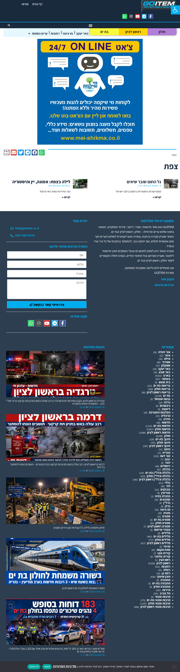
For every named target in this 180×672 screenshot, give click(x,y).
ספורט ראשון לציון (159, 526)
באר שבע (164, 372)
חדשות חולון (162, 429)
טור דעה (165, 456)
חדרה (166, 419)
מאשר (47, 666)
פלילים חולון (162, 540)
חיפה (167, 449)
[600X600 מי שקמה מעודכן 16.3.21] (90, 143)
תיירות (166, 590)
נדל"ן (166, 503)
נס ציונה (68, 33)
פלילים (166, 533)
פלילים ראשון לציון (158, 543)
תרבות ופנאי (162, 597)
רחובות (55, 33)
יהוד (167, 463)
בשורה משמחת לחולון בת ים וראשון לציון (83, 588)
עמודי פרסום (162, 530)
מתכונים (165, 499)
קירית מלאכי (162, 556)
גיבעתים (165, 406)
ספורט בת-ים (162, 519)
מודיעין (165, 493)
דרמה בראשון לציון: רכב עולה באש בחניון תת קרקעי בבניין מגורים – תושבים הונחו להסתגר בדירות (57, 465)
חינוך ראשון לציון (159, 446)
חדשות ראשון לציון (158, 432)
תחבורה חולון (162, 587)
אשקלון (165, 365)
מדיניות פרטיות (164, 285)
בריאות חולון (162, 389)
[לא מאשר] (174, 666)
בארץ (166, 375)
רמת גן (166, 573)
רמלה (166, 570)
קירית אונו (164, 553)
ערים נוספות (39, 33)
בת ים (104, 31)
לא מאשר (34, 666)
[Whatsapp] (124, 16)
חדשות (166, 422)
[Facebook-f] (150, 16)
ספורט (166, 516)
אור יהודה (164, 352)
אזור (167, 355)
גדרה (167, 402)
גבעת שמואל (162, 399)
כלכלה (166, 469)
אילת (167, 359)
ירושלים (165, 466)
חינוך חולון (163, 442)
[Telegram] (144, 16)
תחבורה (165, 580)
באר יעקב (82, 33)
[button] (175, 9)
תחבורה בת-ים (161, 583)
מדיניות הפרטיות (64, 666)
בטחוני (166, 379)
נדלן (167, 506)
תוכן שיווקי (163, 576)
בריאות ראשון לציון (158, 392)
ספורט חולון (162, 523)
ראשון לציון (133, 31)
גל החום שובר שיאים (144, 181)
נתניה (166, 513)
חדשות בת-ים (161, 426)
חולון (162, 31)
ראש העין (164, 560)
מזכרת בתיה (162, 496)
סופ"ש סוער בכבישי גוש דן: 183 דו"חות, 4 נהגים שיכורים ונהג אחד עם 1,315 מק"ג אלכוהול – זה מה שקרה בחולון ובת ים (56, 650)
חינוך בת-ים (163, 439)
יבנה (167, 459)
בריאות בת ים (161, 385)
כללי (167, 483)
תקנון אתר (167, 279)
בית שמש (164, 382)
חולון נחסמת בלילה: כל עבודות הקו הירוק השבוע (79, 527)
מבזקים (165, 489)
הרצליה (165, 416)
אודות (25, 4)
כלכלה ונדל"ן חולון (158, 476)
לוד (168, 486)
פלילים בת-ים (161, 536)
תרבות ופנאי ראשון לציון (155, 607)
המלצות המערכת (159, 412)
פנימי (166, 546)
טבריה (166, 452)
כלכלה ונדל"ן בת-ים (157, 473)
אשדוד (166, 362)
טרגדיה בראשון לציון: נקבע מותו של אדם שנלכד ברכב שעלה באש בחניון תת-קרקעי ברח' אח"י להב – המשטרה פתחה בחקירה (55, 402)
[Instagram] (131, 16)
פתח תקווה (163, 550)
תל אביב (165, 593)
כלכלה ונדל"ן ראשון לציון (154, 479)
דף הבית (37, 4)
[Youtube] (137, 16)
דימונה (166, 409)
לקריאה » (157, 197)
